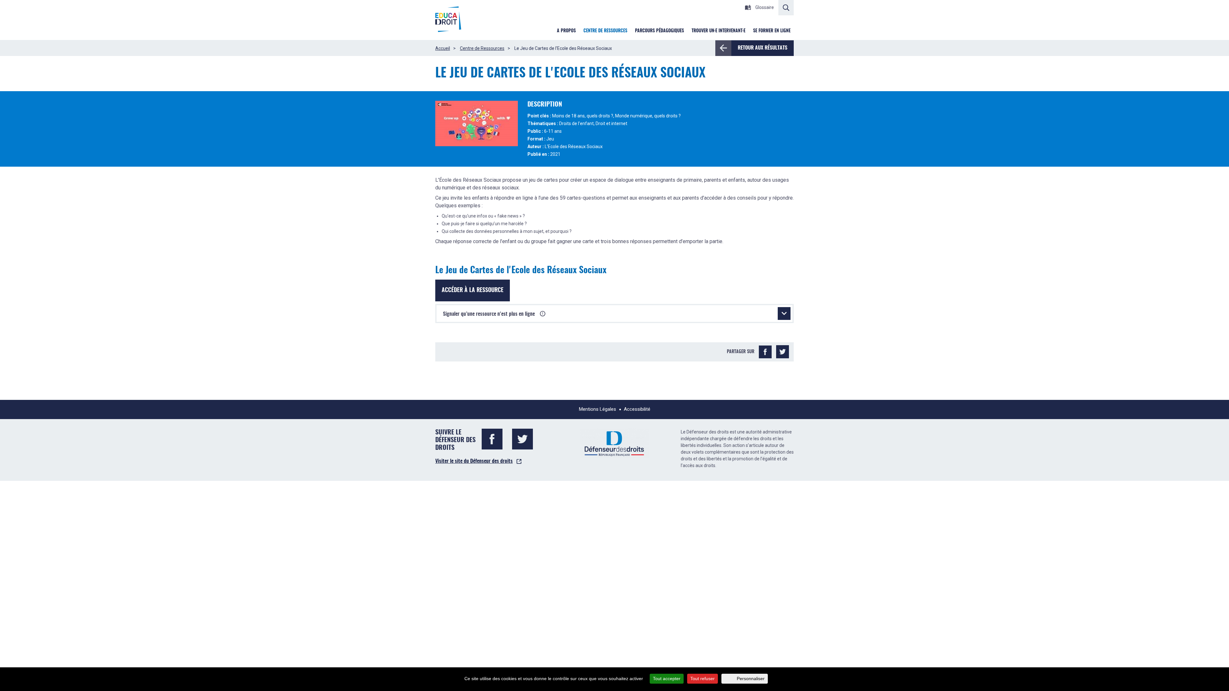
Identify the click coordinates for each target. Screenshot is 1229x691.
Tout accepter (666, 678)
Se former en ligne (772, 31)
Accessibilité (637, 409)
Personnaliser (751, 678)
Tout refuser (702, 678)
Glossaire (764, 7)
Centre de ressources (605, 31)
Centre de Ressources (482, 48)
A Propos (566, 31)
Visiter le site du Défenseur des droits (474, 461)
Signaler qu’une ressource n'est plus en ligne (489, 314)
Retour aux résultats (762, 48)
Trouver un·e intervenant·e (718, 31)
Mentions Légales (597, 409)
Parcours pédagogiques (659, 31)
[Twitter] (782, 352)
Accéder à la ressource (472, 290)
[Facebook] (765, 352)
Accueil (442, 48)
